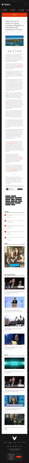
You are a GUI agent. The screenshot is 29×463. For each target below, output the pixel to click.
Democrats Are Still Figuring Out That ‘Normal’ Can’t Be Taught (14, 428)
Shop (6, 243)
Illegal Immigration (14, 201)
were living (7, 95)
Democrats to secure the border (12, 142)
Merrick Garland (14, 168)
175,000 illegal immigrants (13, 119)
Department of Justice (18, 197)
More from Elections (10, 274)
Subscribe (18, 456)
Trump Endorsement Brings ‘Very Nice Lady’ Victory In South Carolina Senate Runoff (14, 348)
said (8, 134)
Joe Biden (20, 201)
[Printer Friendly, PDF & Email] (20, 51)
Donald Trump (7, 199)
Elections (13, 199)
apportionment (7, 102)
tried (11, 104)
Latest (6, 355)
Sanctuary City (8, 204)
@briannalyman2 (11, 189)
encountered (9, 72)
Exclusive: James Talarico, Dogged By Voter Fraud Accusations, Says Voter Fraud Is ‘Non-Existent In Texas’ (14, 311)
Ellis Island (7, 201)
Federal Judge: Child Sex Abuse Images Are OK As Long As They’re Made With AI (14, 372)
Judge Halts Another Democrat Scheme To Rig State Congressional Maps (13, 329)
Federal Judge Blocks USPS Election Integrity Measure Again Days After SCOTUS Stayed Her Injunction (14, 292)
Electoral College (18, 199)
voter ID (13, 204)
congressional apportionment (9, 197)
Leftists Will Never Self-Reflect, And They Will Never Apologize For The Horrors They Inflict (13, 409)
